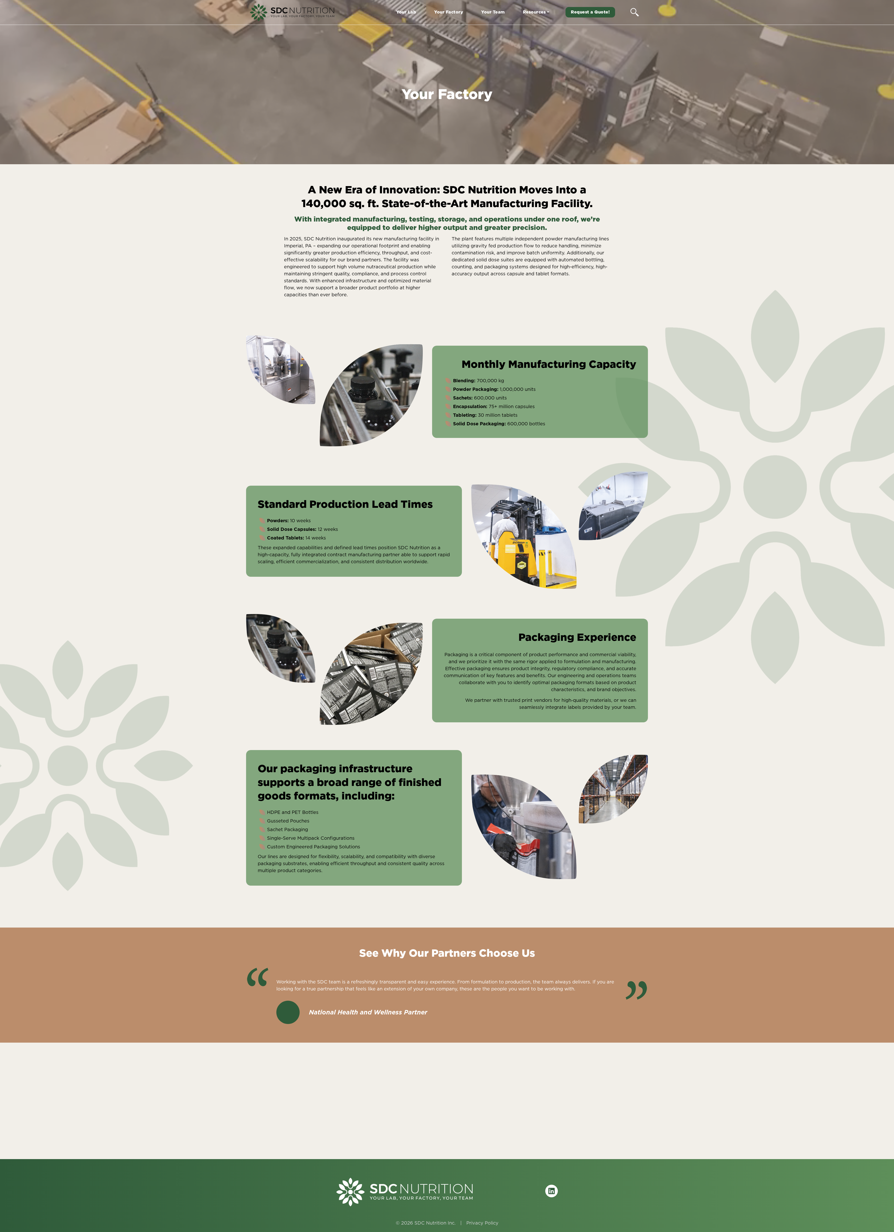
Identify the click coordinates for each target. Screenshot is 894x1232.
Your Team (493, 12)
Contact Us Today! (447, 1132)
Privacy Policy (482, 1223)
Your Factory (448, 12)
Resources (534, 12)
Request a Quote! (590, 12)
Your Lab (406, 12)
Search (635, 12)
